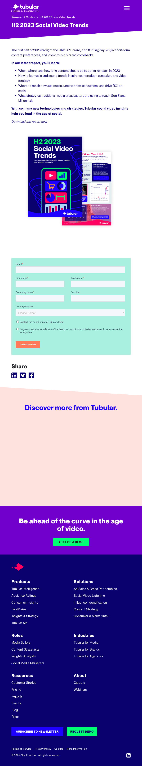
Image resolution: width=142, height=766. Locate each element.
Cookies (59, 748)
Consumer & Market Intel (91, 616)
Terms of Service (21, 748)
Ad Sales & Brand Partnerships (95, 589)
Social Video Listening (89, 595)
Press (15, 717)
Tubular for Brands (87, 649)
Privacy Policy (43, 748)
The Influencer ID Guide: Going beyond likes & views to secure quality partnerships (112, 482)
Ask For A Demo (71, 542)
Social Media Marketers (27, 663)
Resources (22, 675)
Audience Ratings (23, 595)
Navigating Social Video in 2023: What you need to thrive (70, 482)
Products (20, 581)
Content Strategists (25, 649)
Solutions (83, 581)
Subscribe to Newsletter (37, 731)
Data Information (77, 748)
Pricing (16, 689)
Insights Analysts (23, 656)
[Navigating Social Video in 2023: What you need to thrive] (71, 456)
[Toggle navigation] (127, 8)
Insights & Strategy (24, 616)
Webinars (80, 689)
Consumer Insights (24, 602)
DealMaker (18, 609)
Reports (17, 696)
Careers (79, 682)
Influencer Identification (90, 602)
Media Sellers (21, 642)
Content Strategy (86, 609)
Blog (14, 710)
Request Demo (82, 731)
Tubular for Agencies (88, 656)
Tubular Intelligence (25, 589)
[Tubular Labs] (17, 566)
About (80, 675)
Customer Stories (23, 682)
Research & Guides (23, 17)
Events (16, 703)
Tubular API (19, 623)
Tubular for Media (86, 642)
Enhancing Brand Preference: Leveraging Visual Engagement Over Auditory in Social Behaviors (29, 482)
